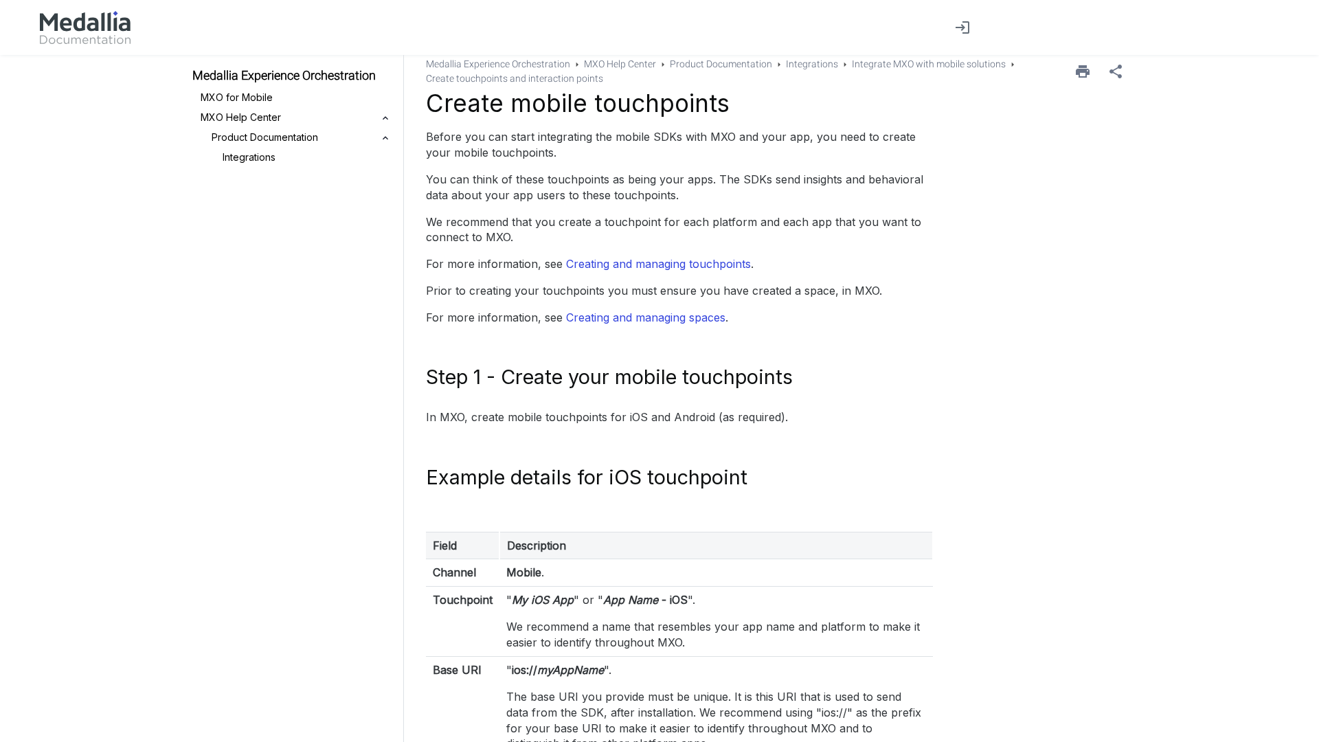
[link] (85, 27)
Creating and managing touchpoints (658, 264)
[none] (1115, 71)
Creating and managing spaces (645, 317)
